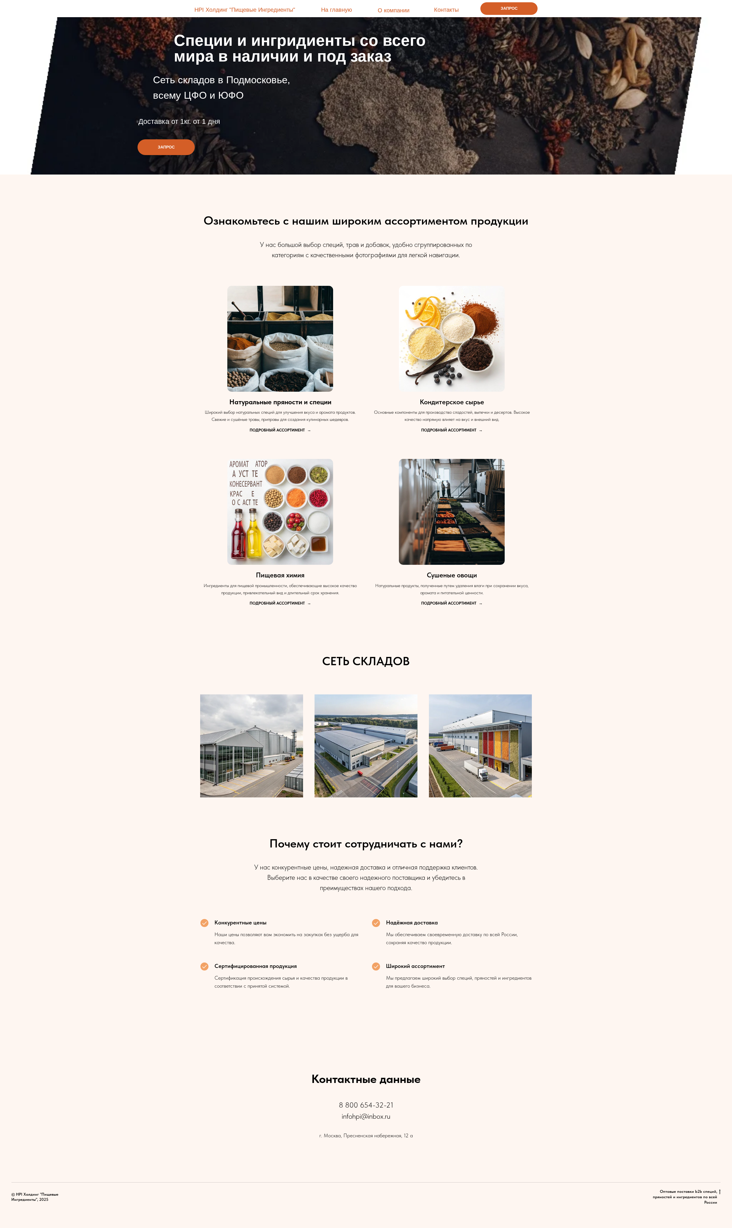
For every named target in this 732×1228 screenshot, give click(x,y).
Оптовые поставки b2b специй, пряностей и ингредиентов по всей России (685, 1197)
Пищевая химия (280, 575)
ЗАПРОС (509, 8)
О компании (393, 10)
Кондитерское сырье (452, 402)
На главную (336, 10)
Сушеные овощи (452, 575)
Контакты (446, 10)
